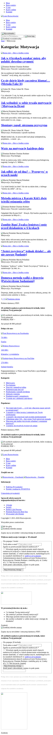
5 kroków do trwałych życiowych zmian (21, 426)
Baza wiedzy (11, 5)
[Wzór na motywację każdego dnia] (26, 143)
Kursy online (11, 10)
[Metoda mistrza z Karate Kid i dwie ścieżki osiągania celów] (26, 193)
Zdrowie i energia (13, 394)
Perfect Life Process (13, 509)
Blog (8, 3)
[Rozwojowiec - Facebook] (12, 477)
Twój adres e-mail (10, 544)
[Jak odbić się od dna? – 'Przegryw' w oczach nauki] (26, 166)
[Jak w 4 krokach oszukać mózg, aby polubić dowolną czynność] (26, 53)
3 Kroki (9, 505)
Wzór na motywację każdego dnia (22, 148)
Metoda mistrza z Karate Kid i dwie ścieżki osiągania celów (24, 200)
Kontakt (9, 12)
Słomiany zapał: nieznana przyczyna (24, 125)
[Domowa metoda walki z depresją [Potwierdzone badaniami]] (26, 272)
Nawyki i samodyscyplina (16, 387)
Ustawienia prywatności (10, 493)
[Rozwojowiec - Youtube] (34, 477)
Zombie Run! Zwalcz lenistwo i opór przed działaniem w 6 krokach (24, 226)
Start (3, 41)
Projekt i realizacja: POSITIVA (18, 489)
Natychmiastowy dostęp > (13, 570)
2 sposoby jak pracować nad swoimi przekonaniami (26, 417)
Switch (8, 507)
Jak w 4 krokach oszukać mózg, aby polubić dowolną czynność (23, 60)
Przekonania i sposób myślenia (18, 392)
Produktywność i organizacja (17, 396)
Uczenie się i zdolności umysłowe (19, 398)
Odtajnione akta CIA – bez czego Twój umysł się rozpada (28, 419)
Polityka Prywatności (14, 487)
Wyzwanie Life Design (15, 514)
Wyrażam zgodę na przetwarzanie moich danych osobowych (26, 556)
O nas (8, 7)
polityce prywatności (33, 556)
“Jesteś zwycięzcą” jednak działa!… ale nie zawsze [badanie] (26, 253)
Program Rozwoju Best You (17, 512)
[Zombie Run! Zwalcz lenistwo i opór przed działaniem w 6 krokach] (26, 219)
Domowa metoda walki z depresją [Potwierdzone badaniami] (22, 279)
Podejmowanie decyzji (15, 389)
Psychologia (10, 385)
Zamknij (4, 625)
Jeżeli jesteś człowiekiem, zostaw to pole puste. (21, 565)
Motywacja (10, 383)
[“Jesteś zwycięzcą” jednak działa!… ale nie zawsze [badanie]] (26, 246)
